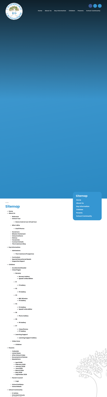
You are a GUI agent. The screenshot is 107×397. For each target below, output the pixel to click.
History (14, 238)
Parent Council (17, 378)
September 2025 (21, 374)
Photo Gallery (23, 316)
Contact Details (17, 242)
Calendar (15, 351)
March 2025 (19, 370)
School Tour (16, 219)
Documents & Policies (19, 357)
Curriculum (16, 257)
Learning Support (21, 334)
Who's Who (16, 225)
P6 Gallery (22, 322)
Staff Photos (19, 229)
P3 (16, 295)
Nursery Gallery (24, 276)
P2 (16, 288)
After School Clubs (18, 355)
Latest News (16, 353)
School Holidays (17, 384)
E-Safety (15, 393)
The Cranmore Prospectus (24, 254)
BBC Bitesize (23, 298)
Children (12, 264)
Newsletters (16, 359)
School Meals (16, 386)
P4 (16, 304)
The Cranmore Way (19, 244)
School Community (15, 390)
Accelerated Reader (19, 268)
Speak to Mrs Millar (25, 309)
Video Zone (16, 341)
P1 (16, 282)
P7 (16, 326)
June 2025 (19, 368)
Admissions (16, 251)
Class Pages (16, 270)
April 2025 (18, 362)
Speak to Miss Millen (26, 278)
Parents (11, 348)
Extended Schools (18, 395)
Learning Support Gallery (28, 338)
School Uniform (17, 236)
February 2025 (20, 364)
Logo (17, 381)
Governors (15, 232)
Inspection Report (18, 261)
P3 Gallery (22, 300)
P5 (16, 312)
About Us (12, 213)
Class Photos (23, 329)
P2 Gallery (22, 292)
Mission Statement (19, 234)
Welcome (15, 217)
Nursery (18, 273)
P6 (16, 319)
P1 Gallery (22, 285)
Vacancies (16, 240)
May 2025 (18, 372)
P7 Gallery (22, 331)
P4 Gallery (22, 307)
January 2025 (20, 366)
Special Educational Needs (21, 259)
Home (7, 202)
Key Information (14, 247)
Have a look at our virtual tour (26, 222)
